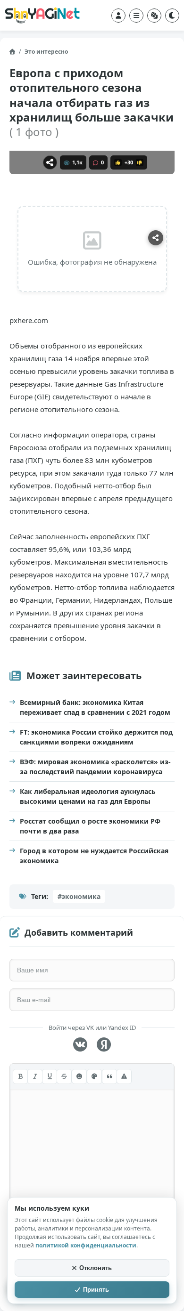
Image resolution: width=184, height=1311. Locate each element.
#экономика (79, 896)
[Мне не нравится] (139, 162)
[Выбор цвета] (94, 1076)
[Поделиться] (50, 162)
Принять (96, 1289)
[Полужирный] (20, 1076)
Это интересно (46, 52)
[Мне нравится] (118, 162)
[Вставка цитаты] (109, 1076)
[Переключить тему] (172, 15)
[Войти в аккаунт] (118, 15)
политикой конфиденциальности (85, 1245)
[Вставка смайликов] (79, 1076)
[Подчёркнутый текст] (49, 1076)
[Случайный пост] (154, 15)
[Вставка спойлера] (124, 1076)
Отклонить (95, 1267)
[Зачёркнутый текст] (64, 1076)
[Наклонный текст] (34, 1076)
